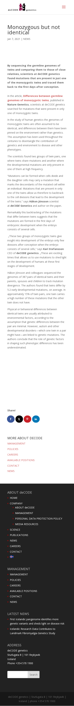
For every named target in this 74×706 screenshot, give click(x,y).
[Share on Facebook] (11, 419)
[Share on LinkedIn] (36, 419)
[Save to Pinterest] (27, 419)
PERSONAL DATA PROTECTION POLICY (38, 518)
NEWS (26, 39)
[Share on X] (19, 419)
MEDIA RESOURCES (26, 524)
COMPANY (16, 503)
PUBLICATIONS (19, 535)
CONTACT (13, 465)
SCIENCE (15, 529)
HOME (13, 498)
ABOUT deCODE (24, 507)
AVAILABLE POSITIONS (21, 460)
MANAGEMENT (16, 443)
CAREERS (12, 454)
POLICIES (12, 449)
